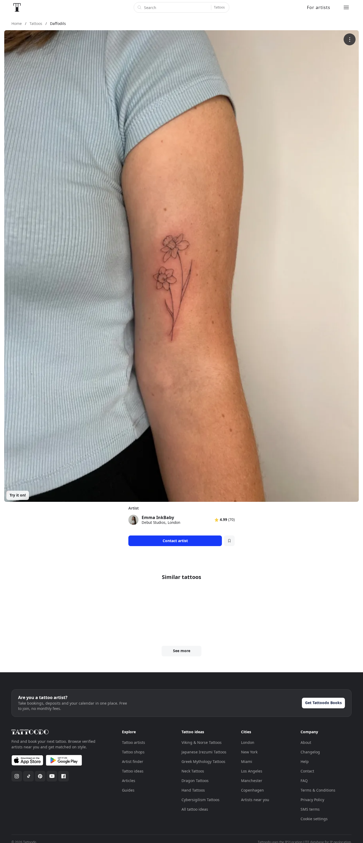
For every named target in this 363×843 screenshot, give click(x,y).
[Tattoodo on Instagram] (16, 776)
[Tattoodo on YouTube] (52, 776)
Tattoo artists (133, 742)
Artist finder (132, 761)
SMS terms (310, 809)
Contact (307, 771)
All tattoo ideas (195, 809)
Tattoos (219, 7)
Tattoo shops (133, 751)
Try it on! (18, 495)
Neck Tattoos (193, 771)
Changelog (310, 751)
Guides (128, 790)
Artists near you (255, 799)
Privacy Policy (312, 799)
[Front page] (17, 7)
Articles (128, 780)
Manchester (251, 780)
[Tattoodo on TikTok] (28, 776)
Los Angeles (251, 771)
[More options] (350, 39)
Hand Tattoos (193, 790)
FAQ (304, 780)
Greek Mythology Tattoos (203, 761)
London (247, 742)
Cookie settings (314, 818)
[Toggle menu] (346, 7)
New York (249, 751)
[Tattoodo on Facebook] (63, 776)
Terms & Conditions (318, 790)
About (306, 742)
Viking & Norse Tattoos (202, 742)
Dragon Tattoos (195, 780)
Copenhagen (252, 790)
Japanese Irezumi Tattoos (204, 751)
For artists (318, 7)
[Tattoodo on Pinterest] (40, 776)
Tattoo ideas (132, 771)
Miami (246, 761)
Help (305, 761)
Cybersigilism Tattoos (201, 799)
